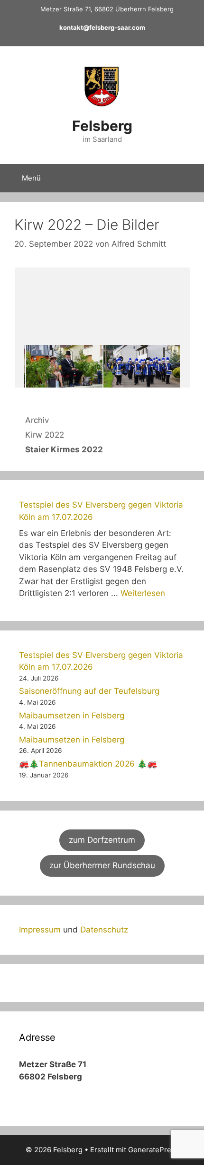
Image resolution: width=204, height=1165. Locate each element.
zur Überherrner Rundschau (102, 865)
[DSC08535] (141, 366)
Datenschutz (104, 929)
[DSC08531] (64, 366)
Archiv (37, 420)
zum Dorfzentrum (102, 840)
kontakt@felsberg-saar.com (102, 27)
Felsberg (102, 125)
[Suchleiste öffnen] (190, 178)
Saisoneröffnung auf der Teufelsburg (89, 691)
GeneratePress (153, 1149)
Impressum (40, 929)
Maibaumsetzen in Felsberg (71, 715)
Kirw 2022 (44, 435)
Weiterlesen (143, 593)
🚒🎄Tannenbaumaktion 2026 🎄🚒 (88, 763)
